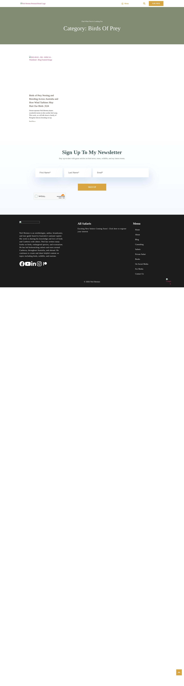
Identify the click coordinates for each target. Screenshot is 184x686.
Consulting (139, 244)
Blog (137, 239)
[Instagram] (39, 263)
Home (137, 230)
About (137, 235)
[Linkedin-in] (33, 263)
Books (137, 259)
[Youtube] (27, 263)
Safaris (137, 249)
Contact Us (139, 274)
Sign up (92, 187)
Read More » (32, 121)
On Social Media (141, 264)
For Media (139, 269)
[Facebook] (22, 263)
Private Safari (140, 254)
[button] (144, 3)
